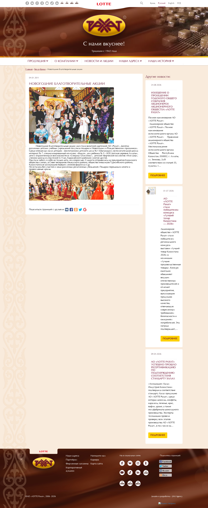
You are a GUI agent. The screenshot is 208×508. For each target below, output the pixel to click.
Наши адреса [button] (129, 61)
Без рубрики (40, 69)
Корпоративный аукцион (74, 469)
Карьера (95, 460)
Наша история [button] (160, 61)
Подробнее (157, 175)
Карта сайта (97, 464)
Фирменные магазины (77, 464)
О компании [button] (65, 61)
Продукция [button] (37, 61)
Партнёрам (71, 460)
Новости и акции (99, 61)
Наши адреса (72, 456)
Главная (29, 69)
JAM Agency (177, 497)
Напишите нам (98, 456)
